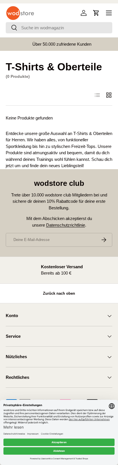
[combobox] (59, 27)
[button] (96, 13)
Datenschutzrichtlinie (65, 225)
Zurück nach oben (59, 293)
